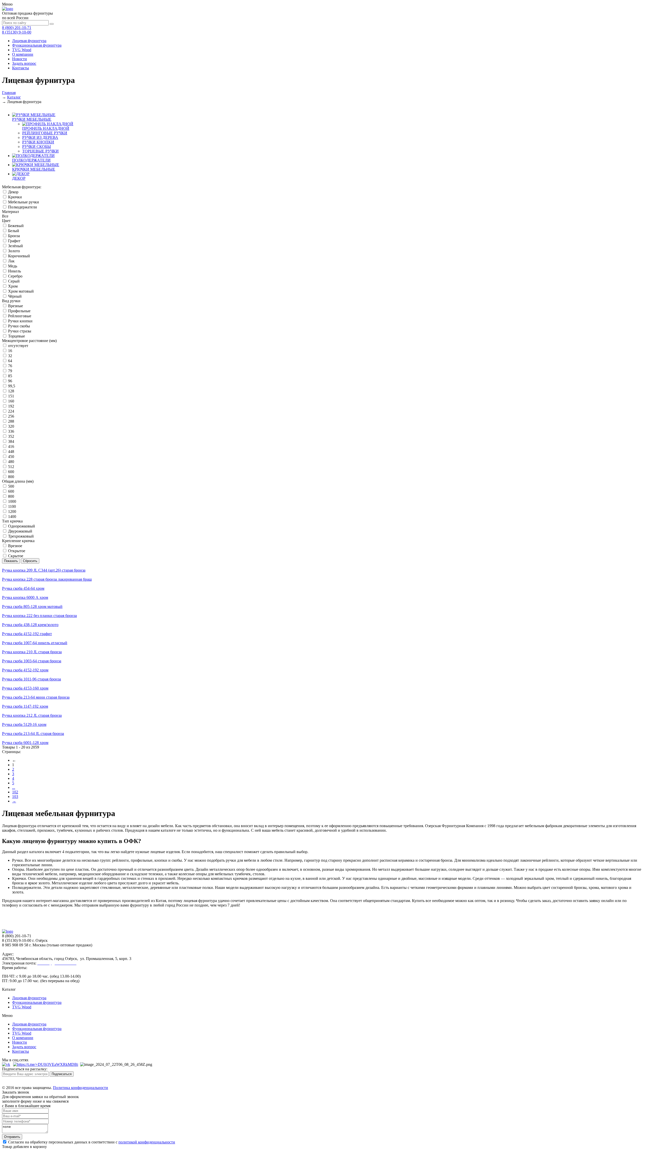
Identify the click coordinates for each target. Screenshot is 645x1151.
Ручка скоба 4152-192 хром (25, 670)
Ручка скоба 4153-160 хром (25, 688)
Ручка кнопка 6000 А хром (25, 597)
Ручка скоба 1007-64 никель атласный (34, 643)
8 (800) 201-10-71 (16, 27)
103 (15, 796)
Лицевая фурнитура (29, 41)
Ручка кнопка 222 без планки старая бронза (39, 615)
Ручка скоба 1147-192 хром (25, 706)
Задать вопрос (24, 63)
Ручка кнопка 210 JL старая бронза (32, 652)
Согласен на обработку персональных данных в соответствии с (91, 1142)
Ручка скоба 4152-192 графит (27, 634)
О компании (22, 54)
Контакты (20, 68)
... (13, 787)
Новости (19, 59)
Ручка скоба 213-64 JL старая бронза (33, 733)
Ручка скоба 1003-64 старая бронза (31, 661)
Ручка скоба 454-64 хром (23, 588)
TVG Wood (21, 50)
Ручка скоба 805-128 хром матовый (32, 606)
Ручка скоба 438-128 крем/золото (30, 625)
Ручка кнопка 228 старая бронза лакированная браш (47, 579)
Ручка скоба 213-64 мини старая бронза (36, 697)
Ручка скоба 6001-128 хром (25, 742)
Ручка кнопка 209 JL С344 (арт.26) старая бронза (43, 570)
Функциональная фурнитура (36, 45)
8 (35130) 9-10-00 (16, 32)
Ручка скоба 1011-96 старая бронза (31, 679)
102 (15, 792)
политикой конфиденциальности (146, 1142)
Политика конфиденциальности (80, 1087)
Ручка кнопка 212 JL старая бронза (32, 715)
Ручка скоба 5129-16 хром (24, 724)
